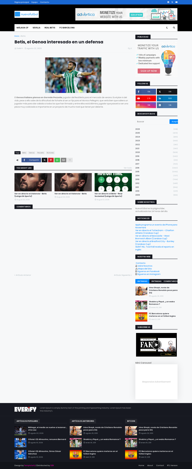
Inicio (16, 36)
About (150, 465)
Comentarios (171, 281)
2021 (156, 148)
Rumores (50, 153)
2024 (156, 136)
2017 (156, 164)
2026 (156, 129)
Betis (23, 36)
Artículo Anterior (23, 275)
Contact (160, 465)
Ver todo (128, 168)
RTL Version (172, 465)
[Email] (63, 160)
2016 (156, 167)
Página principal (21, 2)
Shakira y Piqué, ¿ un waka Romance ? (162, 302)
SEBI (52, 465)
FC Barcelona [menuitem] (67, 27)
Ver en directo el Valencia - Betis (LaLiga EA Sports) (30, 195)
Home (141, 465)
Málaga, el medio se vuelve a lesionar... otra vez (47, 428)
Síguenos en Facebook (148, 271)
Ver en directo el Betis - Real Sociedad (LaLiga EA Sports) (108, 195)
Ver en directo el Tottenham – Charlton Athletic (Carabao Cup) (154, 232)
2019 (156, 156)
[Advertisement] (73, 128)
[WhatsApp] (57, 160)
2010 (156, 191)
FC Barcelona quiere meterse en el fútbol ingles (162, 314)
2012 (156, 183)
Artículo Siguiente (122, 275)
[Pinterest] (51, 160)
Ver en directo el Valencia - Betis (71, 193)
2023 (156, 140)
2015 (156, 171)
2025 (156, 133)
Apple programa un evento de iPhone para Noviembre (156, 226)
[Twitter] (44, 160)
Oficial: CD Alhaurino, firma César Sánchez (44, 452)
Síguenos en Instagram (149, 274)
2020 (156, 152)
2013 (156, 179)
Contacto (44, 2)
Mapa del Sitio (145, 268)
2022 (156, 144)
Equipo (34, 2)
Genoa (31, 153)
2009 (156, 195)
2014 (156, 175)
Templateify (29, 465)
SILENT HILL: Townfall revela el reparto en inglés (154, 248)
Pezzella (40, 153)
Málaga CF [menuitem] (22, 27)
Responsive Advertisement (156, 381)
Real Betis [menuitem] (50, 27)
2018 (156, 160)
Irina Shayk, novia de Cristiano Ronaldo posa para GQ (163, 290)
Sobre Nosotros (144, 265)
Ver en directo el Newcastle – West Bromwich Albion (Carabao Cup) (152, 237)
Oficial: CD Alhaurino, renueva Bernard (47, 439)
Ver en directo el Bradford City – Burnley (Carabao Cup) (154, 243)
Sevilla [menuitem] (36, 27)
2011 (156, 187)
